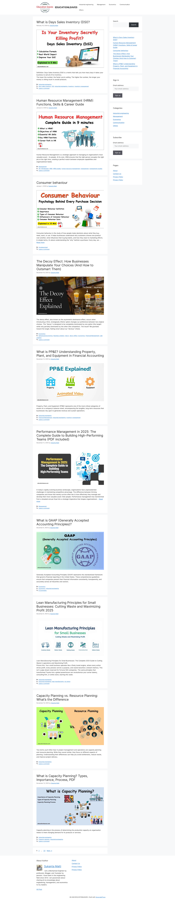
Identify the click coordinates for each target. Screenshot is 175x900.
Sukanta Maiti (52, 866)
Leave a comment (44, 88)
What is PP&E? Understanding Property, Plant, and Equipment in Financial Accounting (70, 353)
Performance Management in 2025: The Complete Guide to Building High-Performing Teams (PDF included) (69, 435)
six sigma (67, 681)
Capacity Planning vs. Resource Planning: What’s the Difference (67, 697)
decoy (67, 335)
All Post (39, 889)
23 (44, 851)
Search (115, 21)
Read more (40, 242)
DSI (53, 86)
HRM (50, 168)
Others (81, 10)
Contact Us (117, 174)
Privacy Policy (118, 177)
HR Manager (45, 168)
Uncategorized (43, 247)
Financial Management (92, 335)
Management (101, 4)
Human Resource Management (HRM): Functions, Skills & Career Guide (65, 102)
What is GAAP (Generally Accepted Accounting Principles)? (62, 522)
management (85, 168)
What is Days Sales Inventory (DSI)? (63, 22)
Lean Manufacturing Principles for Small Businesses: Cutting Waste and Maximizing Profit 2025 (68, 606)
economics (81, 335)
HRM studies (57, 168)
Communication (125, 4)
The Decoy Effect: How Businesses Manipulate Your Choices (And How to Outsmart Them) (64, 265)
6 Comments (43, 590)
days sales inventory (45, 86)
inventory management (82, 86)
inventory (71, 86)
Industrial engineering (86, 4)
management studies (95, 168)
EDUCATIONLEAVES (66, 7)
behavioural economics (46, 335)
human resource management (71, 168)
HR (39, 168)
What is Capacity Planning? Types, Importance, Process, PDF (62, 778)
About (115, 171)
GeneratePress (100, 897)
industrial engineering (61, 86)
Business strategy (59, 335)
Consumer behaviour (51, 183)
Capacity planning (44, 839)
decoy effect (73, 335)
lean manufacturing (58, 681)
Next (49, 851)
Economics (112, 4)
